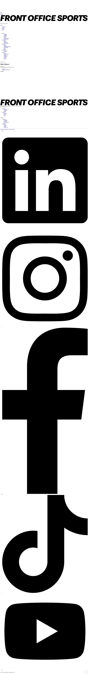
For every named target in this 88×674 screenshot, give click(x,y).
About (5, 53)
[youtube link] (45, 631)
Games (3, 29)
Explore (3, 52)
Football (5, 34)
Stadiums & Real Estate (7, 46)
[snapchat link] (45, 670)
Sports (3, 33)
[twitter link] (45, 130)
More (1, 25)
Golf (4, 40)
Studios (5, 54)
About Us (5, 119)
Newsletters (4, 26)
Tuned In (5, 51)
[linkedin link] (45, 180)
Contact (5, 57)
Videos (5, 110)
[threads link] (45, 669)
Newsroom (5, 120)
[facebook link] (45, 411)
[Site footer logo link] (44, 105)
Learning (5, 113)
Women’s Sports (6, 38)
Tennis (5, 41)
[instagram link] (45, 279)
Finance (5, 45)
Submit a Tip (6, 55)
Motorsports (6, 42)
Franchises (3, 49)
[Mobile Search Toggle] (0, 21)
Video (3, 28)
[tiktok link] (45, 544)
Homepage (5, 109)
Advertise (5, 56)
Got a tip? (1, 14)
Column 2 (3, 112)
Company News (6, 122)
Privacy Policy (6, 129)
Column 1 (3, 108)
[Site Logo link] (44, 20)
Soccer (5, 37)
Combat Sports (6, 43)
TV (4, 115)
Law (4, 48)
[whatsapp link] (45, 494)
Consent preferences (12, 129)
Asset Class (5, 50)
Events (3, 27)
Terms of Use (2, 129)
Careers (5, 58)
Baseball (5, 35)
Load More (2, 71)
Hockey (5, 36)
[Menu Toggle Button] (1, 12)
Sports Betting (6, 47)
